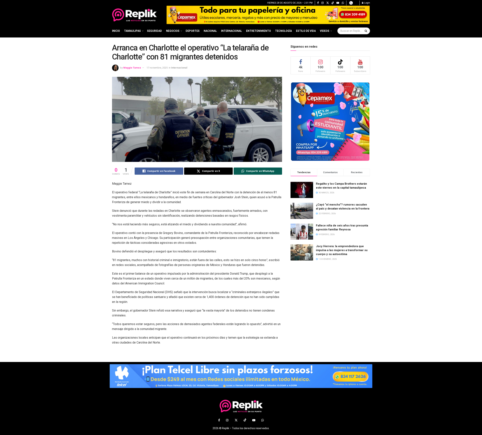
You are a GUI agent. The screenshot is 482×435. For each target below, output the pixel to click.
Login (367, 3)
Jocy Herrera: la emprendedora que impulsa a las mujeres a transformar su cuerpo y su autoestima (342, 250)
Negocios (172, 30)
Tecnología (283, 30)
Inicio (116, 30)
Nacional (210, 30)
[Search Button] (366, 30)
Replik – (226, 428)
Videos (324, 30)
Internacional (231, 30)
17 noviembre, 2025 (157, 67)
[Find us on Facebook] (318, 3)
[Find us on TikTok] (333, 3)
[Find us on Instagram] (322, 3)
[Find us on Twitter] (327, 3)
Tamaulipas (132, 30)
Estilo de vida (306, 30)
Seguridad (154, 30)
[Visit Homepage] (136, 14)
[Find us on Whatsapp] (343, 3)
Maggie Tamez (132, 67)
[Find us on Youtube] (337, 3)
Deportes (193, 30)
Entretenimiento (258, 30)
